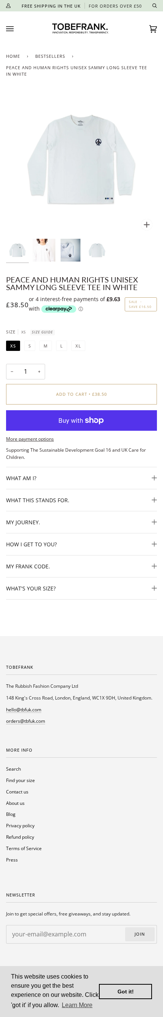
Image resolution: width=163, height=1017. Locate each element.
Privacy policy (20, 825)
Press (12, 860)
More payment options (30, 439)
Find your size (20, 780)
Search (13, 769)
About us (15, 803)
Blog (11, 814)
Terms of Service (24, 848)
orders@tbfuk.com (25, 721)
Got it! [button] (126, 991)
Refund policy (20, 837)
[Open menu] (17, 28)
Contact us (17, 792)
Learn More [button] (77, 1005)
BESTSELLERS (50, 56)
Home (13, 56)
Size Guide (42, 332)
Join (140, 934)
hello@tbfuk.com (23, 709)
